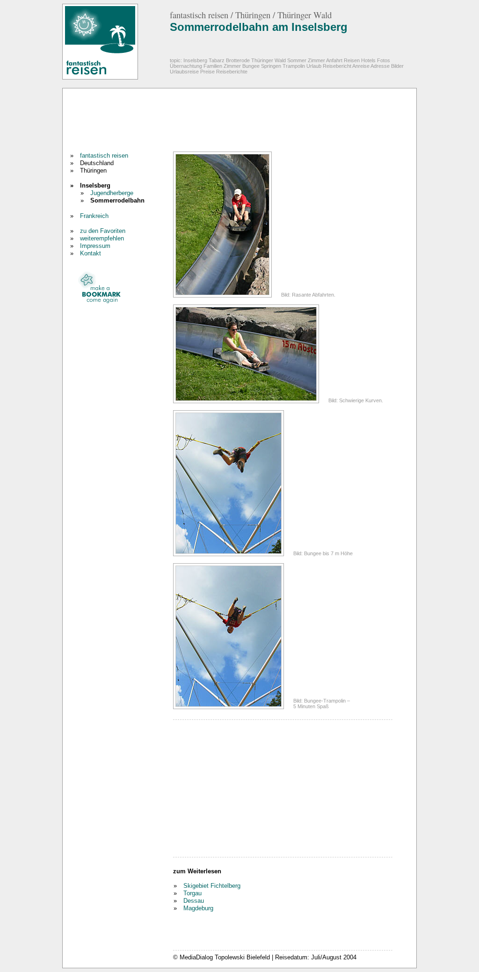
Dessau (193, 900)
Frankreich (94, 215)
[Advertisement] (237, 121)
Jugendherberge (111, 192)
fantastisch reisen (104, 155)
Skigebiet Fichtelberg (211, 885)
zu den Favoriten (102, 230)
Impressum (95, 245)
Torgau (192, 893)
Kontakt (90, 253)
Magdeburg (198, 908)
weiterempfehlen (102, 238)
